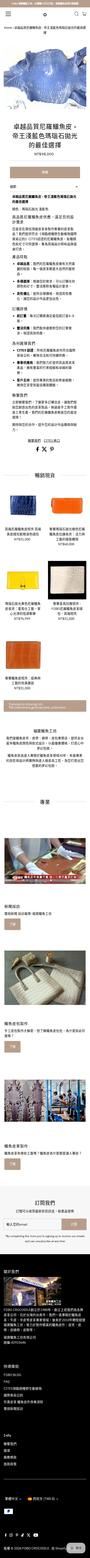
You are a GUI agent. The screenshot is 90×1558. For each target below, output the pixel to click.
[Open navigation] (12, 14)
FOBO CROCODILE (35, 1548)
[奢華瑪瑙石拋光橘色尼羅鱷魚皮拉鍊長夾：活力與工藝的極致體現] (67, 505)
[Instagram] (11, 1535)
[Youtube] (35, 1535)
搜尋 (7, 1450)
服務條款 (10, 1457)
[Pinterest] (17, 1535)
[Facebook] (6, 1535)
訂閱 (74, 1224)
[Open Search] (77, 14)
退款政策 (10, 1464)
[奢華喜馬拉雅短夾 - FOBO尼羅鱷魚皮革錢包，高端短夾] (67, 580)
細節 (13, 187)
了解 (12, 924)
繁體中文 (11, 1499)
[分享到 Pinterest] (52, 450)
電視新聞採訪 (13, 1409)
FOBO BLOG (12, 1375)
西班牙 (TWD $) (44, 1499)
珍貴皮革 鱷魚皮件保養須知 (23, 1402)
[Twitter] (29, 1535)
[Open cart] (84, 14)
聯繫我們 (34, 440)
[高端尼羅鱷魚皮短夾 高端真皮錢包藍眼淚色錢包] (23, 505)
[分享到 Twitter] (45, 450)
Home (8, 28)
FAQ (7, 1381)
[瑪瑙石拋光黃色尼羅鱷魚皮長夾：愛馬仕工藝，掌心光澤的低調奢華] (23, 580)
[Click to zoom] (79, 54)
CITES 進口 (52, 440)
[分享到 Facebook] (37, 450)
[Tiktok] (22, 1535)
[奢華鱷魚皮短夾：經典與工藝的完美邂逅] (23, 654)
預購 (45, 172)
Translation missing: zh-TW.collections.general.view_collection (37, 705)
